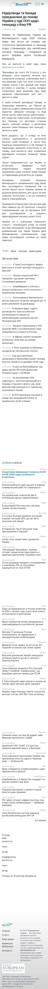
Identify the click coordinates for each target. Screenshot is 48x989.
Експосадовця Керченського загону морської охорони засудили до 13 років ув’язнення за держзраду (24, 300)
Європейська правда (13, 67)
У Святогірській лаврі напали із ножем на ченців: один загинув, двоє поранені (24, 682)
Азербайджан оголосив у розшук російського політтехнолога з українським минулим (22, 289)
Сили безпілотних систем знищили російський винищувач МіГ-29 (20, 814)
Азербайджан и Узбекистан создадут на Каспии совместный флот (23, 780)
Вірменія (42, 642)
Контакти (7, 950)
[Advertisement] (24, 431)
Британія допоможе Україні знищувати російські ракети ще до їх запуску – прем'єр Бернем (22, 658)
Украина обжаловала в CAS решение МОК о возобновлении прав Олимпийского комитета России (22, 328)
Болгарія (42, 513)
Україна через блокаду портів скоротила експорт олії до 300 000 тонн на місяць (23, 692)
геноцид (22, 251)
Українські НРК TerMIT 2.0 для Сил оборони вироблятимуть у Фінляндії (21, 746)
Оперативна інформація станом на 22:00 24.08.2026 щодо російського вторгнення (24, 474)
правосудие (35, 251)
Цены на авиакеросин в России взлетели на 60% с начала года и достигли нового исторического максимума (24, 611)
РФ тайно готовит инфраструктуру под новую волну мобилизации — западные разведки (23, 802)
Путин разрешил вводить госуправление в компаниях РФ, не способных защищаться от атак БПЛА (23, 565)
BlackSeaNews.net (27, 950)
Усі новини (40, 820)
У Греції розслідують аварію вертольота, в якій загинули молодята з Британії (23, 267)
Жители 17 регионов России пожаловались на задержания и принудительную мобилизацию (19, 634)
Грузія (43, 526)
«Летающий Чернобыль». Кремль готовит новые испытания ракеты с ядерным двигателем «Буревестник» (21, 552)
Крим (43, 503)
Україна (42, 29)
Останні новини (12, 463)
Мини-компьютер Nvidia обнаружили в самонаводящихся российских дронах (22, 623)
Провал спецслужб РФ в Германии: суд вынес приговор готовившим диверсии (20, 278)
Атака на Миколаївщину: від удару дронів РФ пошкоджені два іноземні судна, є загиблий (22, 369)
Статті (5, 935)
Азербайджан (40, 776)
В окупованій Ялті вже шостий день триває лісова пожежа (21, 506)
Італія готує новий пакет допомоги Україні (20, 540)
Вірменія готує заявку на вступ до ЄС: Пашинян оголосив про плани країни (22, 646)
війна (13, 251)
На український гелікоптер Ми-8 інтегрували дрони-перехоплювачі (20, 496)
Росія (44, 482)
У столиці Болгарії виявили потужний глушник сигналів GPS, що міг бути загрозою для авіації (22, 518)
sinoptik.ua (30, 876)
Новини (6, 930)
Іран (44, 766)
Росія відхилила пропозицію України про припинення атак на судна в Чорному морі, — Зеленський (23, 758)
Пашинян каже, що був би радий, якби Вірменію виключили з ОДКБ (22, 736)
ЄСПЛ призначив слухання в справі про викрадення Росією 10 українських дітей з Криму (22, 398)
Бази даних (8, 939)
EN (42, 4)
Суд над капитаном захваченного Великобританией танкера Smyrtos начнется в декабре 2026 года (23, 358)
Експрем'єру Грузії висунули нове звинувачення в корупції (20, 530)
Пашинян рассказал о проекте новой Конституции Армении (21, 790)
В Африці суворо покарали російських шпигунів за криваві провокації (21, 339)
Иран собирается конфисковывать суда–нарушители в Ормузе (23, 770)
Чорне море (40, 753)
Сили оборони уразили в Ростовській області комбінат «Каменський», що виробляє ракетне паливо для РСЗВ (22, 671)
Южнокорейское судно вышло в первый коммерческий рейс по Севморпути (23, 486)
